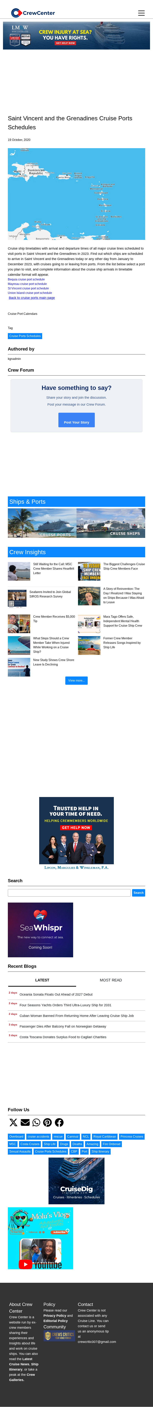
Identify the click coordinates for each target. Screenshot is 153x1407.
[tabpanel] (76, 1015)
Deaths (77, 1144)
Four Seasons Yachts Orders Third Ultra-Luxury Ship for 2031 (65, 1005)
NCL (86, 1136)
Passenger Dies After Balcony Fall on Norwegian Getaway (63, 1026)
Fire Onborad (111, 1144)
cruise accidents (38, 1136)
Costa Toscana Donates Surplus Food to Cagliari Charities (63, 1037)
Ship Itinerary (100, 1151)
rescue (58, 1136)
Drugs (64, 1144)
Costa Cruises (30, 1144)
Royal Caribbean (104, 1136)
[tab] (42, 980)
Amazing (92, 1144)
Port (84, 1151)
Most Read (111, 980)
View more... (76, 680)
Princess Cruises (132, 1136)
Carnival (72, 1136)
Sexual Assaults (20, 1151)
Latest (42, 980)
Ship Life (50, 1144)
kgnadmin (14, 358)
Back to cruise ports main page (32, 298)
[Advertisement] (76, 78)
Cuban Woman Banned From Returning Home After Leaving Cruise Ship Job (77, 1016)
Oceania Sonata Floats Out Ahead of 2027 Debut (56, 994)
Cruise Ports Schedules (25, 336)
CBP (74, 1151)
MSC (12, 1144)
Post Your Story (76, 422)
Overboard (16, 1136)
